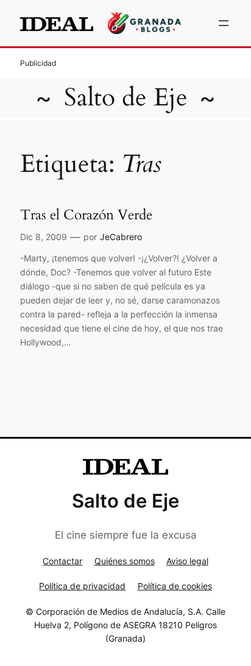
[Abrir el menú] (223, 23)
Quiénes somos (124, 561)
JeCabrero (121, 237)
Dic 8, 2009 (43, 237)
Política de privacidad (82, 586)
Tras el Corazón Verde (86, 215)
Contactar (62, 561)
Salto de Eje (126, 97)
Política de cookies (175, 586)
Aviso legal (187, 561)
